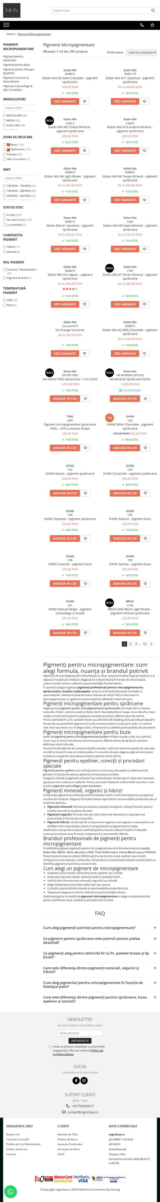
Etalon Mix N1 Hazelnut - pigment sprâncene (70, 227)
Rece (10, 305)
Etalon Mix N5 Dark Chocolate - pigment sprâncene (70, 80)
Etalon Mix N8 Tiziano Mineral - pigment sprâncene (70, 129)
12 (144, 644)
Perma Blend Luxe (130, 852)
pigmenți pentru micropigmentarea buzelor (82, 736)
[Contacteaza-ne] (142, 25)
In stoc (11, 215)
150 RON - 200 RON (19, 191)
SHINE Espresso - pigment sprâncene (70, 519)
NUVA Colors (110, 852)
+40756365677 (82, 1106)
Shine (70, 852)
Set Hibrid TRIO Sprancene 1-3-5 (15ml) (70, 379)
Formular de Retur (69, 1149)
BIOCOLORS (14, 115)
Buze (14, 144)
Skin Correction (16, 159)
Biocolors (80, 852)
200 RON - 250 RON (19, 196)
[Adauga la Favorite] (84, 101)
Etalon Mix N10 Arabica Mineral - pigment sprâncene (130, 129)
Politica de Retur (68, 1139)
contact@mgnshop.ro (82, 1112)
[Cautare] (153, 10)
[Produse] (6, 26)
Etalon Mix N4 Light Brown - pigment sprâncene (70, 178)
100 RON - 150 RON (19, 186)
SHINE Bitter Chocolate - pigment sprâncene (130, 426)
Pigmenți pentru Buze (16, 65)
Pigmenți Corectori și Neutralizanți (16, 79)
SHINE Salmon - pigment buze (130, 564)
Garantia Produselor (70, 1144)
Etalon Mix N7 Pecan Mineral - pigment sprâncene (130, 277)
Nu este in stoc (16, 219)
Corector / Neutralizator (21, 269)
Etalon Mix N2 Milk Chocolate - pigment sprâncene (130, 332)
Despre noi (13, 1134)
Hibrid (11, 247)
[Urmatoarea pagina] (151, 644)
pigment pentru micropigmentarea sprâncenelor (91, 708)
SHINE (130, 416)
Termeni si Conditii (17, 1139)
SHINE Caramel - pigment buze (70, 564)
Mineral (11, 252)
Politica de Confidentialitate (23, 1144)
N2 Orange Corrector (70, 330)
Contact (11, 1154)
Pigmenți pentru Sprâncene (13, 58)
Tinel (98, 852)
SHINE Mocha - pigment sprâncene (70, 473)
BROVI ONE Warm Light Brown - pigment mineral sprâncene (130, 611)
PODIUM (150, 852)
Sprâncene (17, 149)
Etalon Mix (13, 125)
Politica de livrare (16, 1149)
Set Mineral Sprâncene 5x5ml (130, 379)
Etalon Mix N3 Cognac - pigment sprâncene (70, 277)
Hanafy (145, 848)
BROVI (11, 120)
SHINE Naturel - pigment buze (130, 519)
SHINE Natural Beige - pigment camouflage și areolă (70, 611)
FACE (91, 852)
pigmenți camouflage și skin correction (77, 786)
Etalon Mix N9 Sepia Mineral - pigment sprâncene (130, 227)
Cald (9, 300)
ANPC (61, 1154)
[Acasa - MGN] (24, 10)
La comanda (14, 224)
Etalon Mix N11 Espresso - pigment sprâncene (130, 80)
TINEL (70, 416)
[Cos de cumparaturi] (152, 25)
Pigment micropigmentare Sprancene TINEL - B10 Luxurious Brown (70, 426)
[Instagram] (84, 1080)
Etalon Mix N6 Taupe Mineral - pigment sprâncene (130, 178)
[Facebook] (76, 1080)
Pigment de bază (17, 278)
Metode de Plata (68, 1134)
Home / (11, 34)
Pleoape (12, 154)
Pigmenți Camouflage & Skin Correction (17, 88)
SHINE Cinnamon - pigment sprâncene (130, 473)
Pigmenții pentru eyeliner (58, 770)
